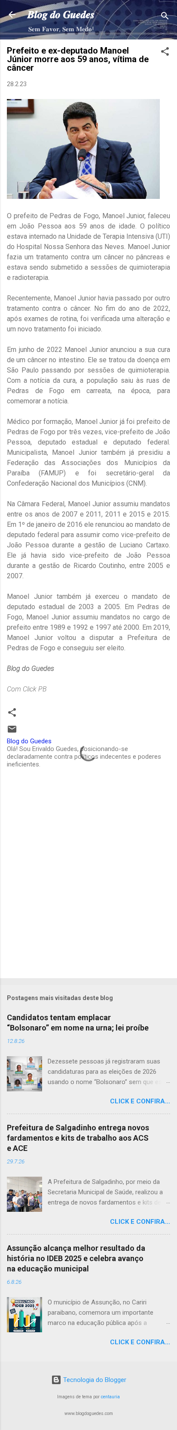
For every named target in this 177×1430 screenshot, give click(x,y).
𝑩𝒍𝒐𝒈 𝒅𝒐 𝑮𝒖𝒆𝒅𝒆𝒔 (61, 15)
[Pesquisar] (165, 17)
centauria (110, 1397)
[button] (165, 53)
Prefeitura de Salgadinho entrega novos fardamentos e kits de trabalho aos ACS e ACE (78, 1138)
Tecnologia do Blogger (93, 1380)
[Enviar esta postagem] (12, 732)
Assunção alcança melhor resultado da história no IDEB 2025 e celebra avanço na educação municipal (76, 1258)
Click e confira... (140, 1101)
